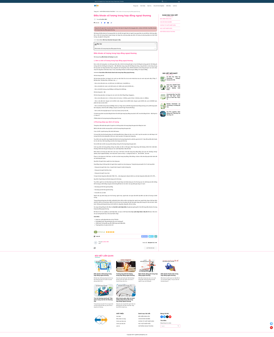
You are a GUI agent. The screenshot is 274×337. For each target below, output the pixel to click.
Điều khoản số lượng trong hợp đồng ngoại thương (108, 48)
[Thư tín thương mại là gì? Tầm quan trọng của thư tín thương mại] (103, 290)
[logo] (96, 7)
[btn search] (178, 2)
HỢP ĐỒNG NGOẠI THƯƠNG (167, 31)
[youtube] (156, 242)
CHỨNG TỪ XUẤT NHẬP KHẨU (168, 25)
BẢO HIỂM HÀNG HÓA (165, 18)
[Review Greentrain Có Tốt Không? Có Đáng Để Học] (163, 106)
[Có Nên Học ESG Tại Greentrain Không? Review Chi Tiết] (163, 79)
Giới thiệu (142, 5)
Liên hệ (175, 5)
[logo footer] (104, 320)
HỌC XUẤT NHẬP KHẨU (166, 28)
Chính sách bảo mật (121, 321)
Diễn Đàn (168, 5)
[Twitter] (151, 242)
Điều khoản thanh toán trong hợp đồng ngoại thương (119, 72)
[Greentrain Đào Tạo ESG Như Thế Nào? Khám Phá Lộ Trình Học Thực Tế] (163, 96)
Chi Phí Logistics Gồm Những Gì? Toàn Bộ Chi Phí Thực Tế (173, 113)
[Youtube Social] (170, 316)
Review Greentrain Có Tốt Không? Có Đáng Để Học (173, 105)
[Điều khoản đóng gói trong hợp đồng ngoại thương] (148, 266)
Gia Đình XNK (103, 19)
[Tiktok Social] (167, 316)
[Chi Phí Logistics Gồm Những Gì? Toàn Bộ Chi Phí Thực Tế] (163, 114)
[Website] (150, 242)
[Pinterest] (153, 242)
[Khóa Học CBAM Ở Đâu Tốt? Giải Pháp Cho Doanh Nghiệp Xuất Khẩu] (163, 87)
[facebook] (148, 242)
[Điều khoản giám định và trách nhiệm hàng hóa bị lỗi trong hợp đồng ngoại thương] (126, 290)
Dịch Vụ (149, 5)
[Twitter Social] (164, 316)
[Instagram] (154, 242)
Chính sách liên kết (120, 323)
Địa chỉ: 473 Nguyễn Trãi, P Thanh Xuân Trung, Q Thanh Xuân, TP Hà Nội (109, 1)
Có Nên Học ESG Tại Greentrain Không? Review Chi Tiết (173, 78)
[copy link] (111, 22)
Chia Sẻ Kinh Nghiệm (158, 5)
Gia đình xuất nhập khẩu (120, 207)
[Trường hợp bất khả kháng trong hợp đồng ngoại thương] (126, 266)
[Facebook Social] (161, 316)
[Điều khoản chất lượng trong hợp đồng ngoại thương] (103, 266)
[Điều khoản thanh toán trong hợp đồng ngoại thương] (170, 266)
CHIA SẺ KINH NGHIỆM (166, 22)
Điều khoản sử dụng (121, 318)
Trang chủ (135, 5)
